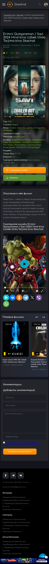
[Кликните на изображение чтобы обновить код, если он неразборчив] (24, 444)
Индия (15, 125)
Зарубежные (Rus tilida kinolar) (16, 500)
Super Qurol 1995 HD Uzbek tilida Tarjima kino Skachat (14, 361)
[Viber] (39, 298)
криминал (7, 130)
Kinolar (15, 45)
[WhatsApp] (6, 304)
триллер (21, 128)
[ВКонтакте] (13, 298)
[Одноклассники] (19, 298)
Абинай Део (19, 137)
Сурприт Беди (34, 145)
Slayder (6, 45)
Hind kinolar (25, 45)
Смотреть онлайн (18, 170)
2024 (10, 121)
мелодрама (39, 128)
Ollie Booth (21, 147)
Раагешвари (20, 145)
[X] (32, 298)
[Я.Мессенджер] (6, 298)
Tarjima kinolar (17, 365)
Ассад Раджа (34, 147)
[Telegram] (26, 298)
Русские (6, 506)
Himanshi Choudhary (31, 142)
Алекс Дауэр (9, 147)
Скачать (13, 178)
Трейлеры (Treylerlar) (12, 509)
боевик (12, 128)
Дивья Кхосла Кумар (21, 140)
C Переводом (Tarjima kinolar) (16, 503)
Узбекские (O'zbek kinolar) (14, 497)
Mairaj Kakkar (15, 142)
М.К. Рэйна (8, 145)
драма (30, 128)
